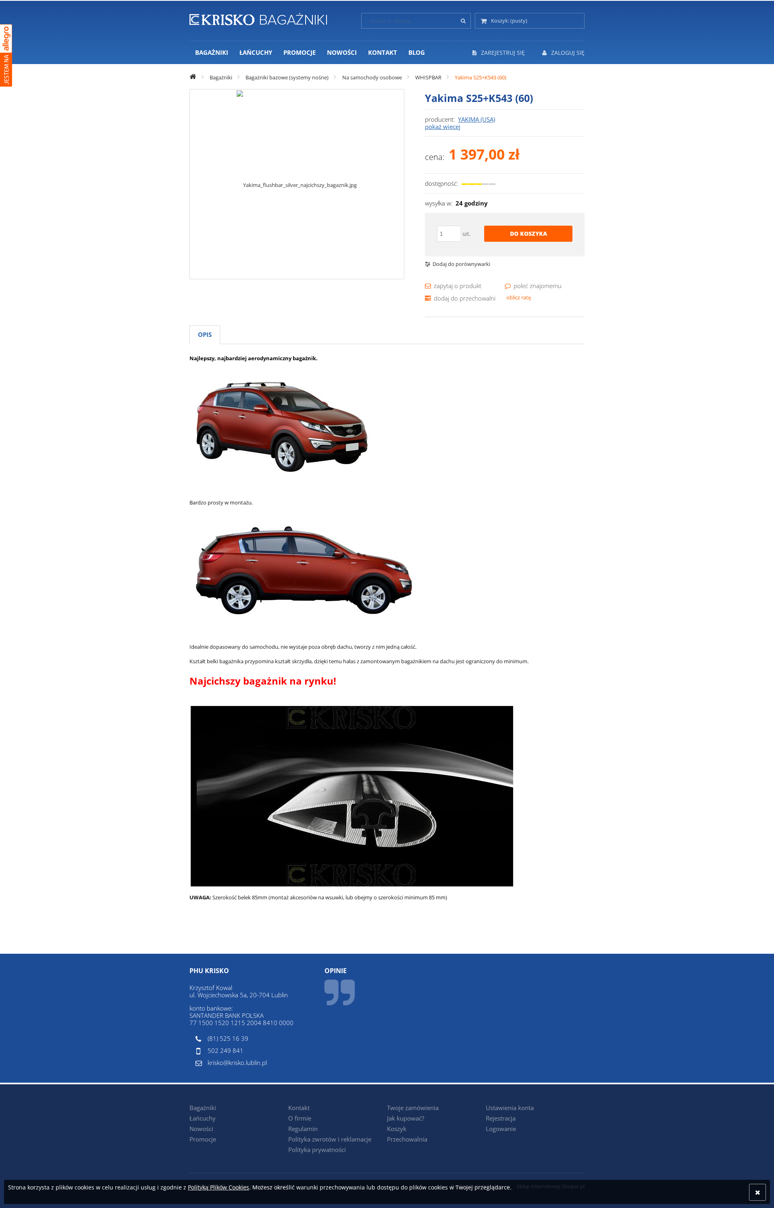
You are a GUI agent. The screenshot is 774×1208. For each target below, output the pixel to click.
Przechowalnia (407, 1139)
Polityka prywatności (317, 1150)
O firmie (299, 1118)
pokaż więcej (442, 126)
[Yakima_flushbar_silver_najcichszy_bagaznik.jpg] (297, 184)
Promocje (202, 1139)
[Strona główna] (258, 17)
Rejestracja (501, 1118)
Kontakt (299, 1108)
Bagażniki (202, 1108)
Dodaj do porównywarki (461, 264)
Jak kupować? (405, 1118)
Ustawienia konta (510, 1108)
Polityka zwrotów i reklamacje (329, 1139)
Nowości (201, 1129)
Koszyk (396, 1129)
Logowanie (501, 1129)
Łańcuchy (202, 1118)
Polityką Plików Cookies (218, 1187)
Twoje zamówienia (413, 1108)
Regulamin (303, 1129)
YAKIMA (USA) (476, 119)
